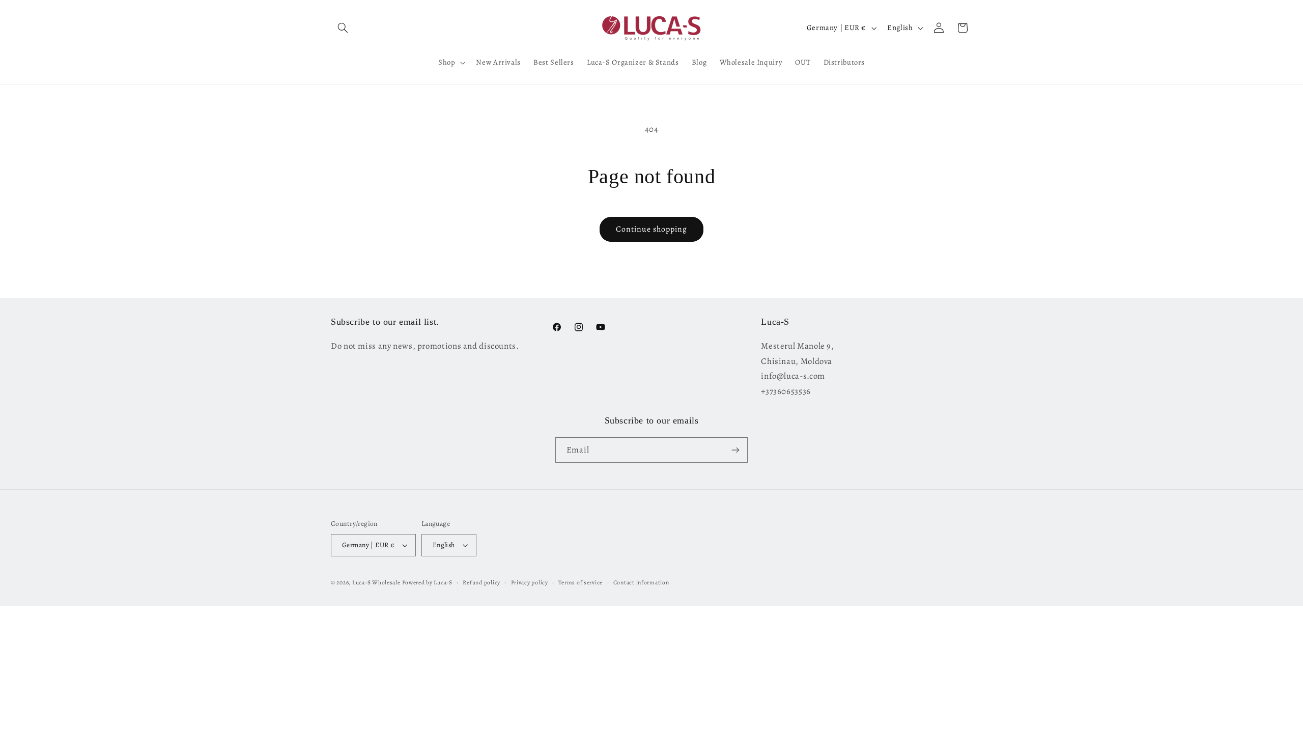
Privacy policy (529, 582)
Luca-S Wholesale (376, 582)
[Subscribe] (735, 449)
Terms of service (580, 582)
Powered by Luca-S (427, 582)
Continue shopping (652, 228)
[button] (342, 28)
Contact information (641, 582)
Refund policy (481, 582)
